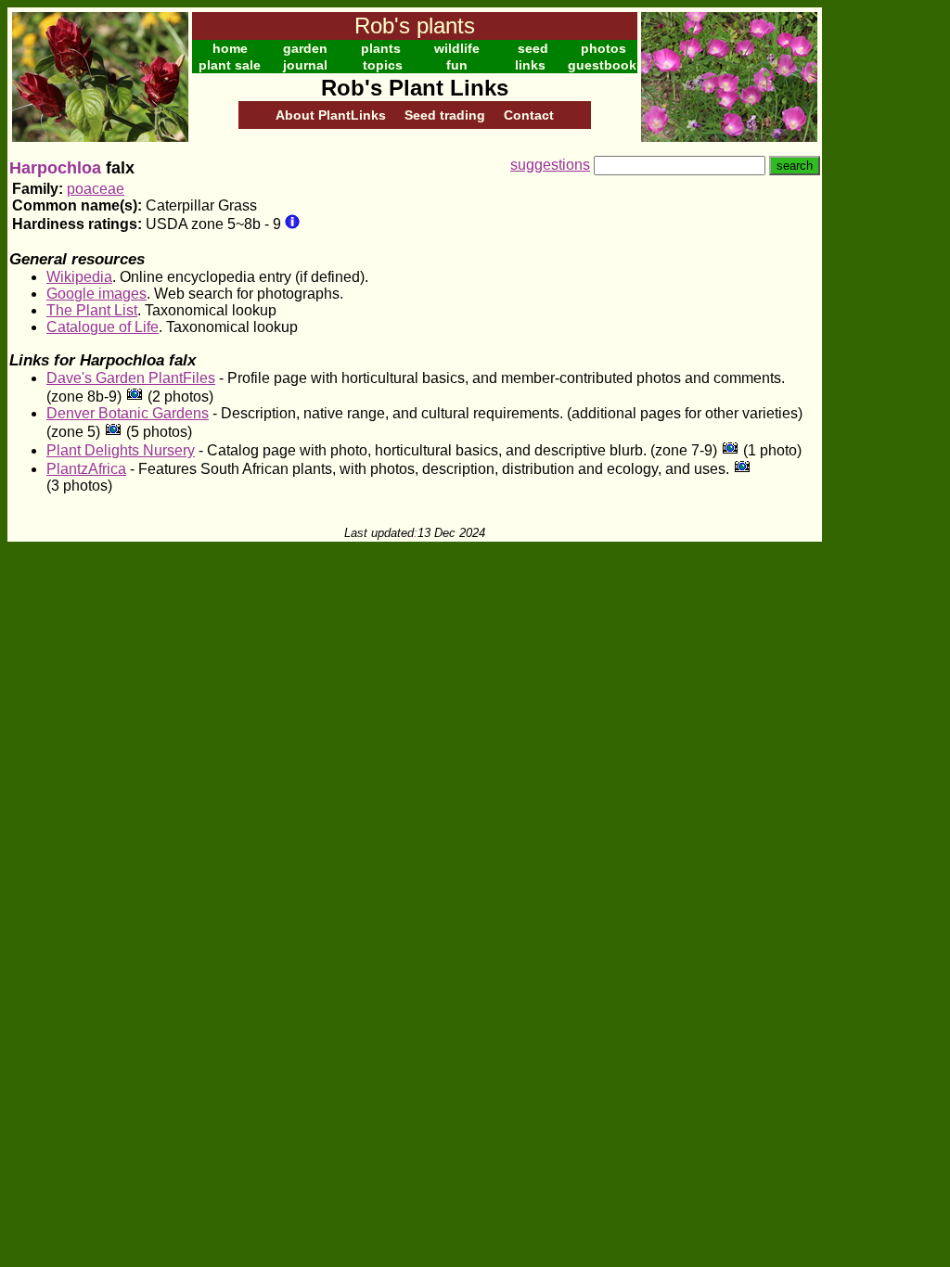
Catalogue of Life (102, 327)
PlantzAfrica (86, 469)
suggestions (550, 165)
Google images (96, 293)
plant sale (230, 65)
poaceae (95, 189)
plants (381, 48)
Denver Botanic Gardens (127, 413)
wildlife (457, 48)
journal (305, 65)
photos (603, 48)
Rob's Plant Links (414, 87)
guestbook (602, 65)
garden (305, 48)
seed (533, 48)
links (530, 65)
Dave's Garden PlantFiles (130, 378)
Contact (529, 115)
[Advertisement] (882, 285)
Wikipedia (79, 277)
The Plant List (91, 310)
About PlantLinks (331, 115)
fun (457, 65)
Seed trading (444, 115)
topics (383, 65)
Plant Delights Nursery (120, 450)
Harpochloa (55, 168)
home (230, 48)
